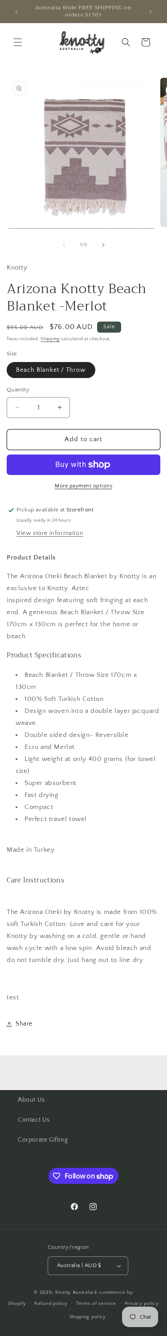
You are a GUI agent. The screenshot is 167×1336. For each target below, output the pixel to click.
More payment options (83, 486)
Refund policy (51, 1303)
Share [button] (24, 1023)
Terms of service (96, 1303)
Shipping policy (87, 1317)
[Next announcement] (150, 11)
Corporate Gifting (43, 1139)
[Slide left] (64, 245)
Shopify (17, 1303)
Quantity (18, 389)
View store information (49, 533)
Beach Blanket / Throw (51, 370)
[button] (18, 42)
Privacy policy (142, 1303)
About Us (31, 1099)
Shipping (50, 339)
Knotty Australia (74, 1292)
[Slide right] (103, 245)
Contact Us (34, 1119)
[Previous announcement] (16, 11)
